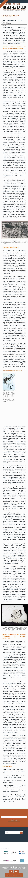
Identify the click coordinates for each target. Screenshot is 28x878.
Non (16, 871)
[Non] (26, 871)
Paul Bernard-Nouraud (12, 20)
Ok (11, 871)
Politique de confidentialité (14, 875)
